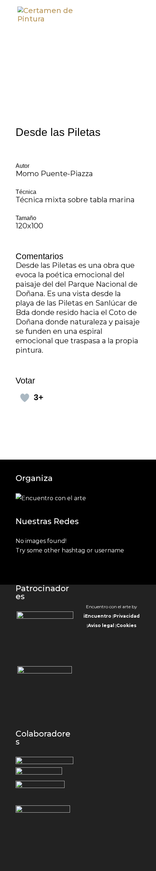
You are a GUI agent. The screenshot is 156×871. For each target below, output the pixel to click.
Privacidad (127, 616)
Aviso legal (101, 625)
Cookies (126, 625)
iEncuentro (97, 616)
